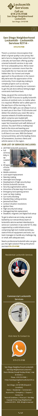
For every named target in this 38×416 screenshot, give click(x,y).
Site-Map (31, 397)
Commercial (26, 390)
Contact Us (19, 395)
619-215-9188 (19, 14)
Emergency (20, 392)
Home (9, 390)
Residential (16, 390)
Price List (23, 397)
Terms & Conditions (11, 397)
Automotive (10, 392)
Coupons (29, 392)
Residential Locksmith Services (19, 254)
